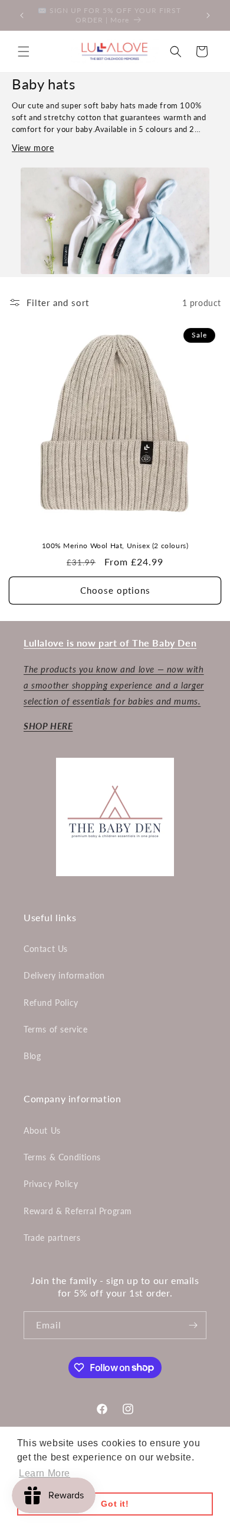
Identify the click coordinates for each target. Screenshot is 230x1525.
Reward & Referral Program (78, 1211)
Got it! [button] (115, 1503)
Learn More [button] (44, 1473)
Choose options (115, 590)
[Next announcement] (208, 15)
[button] (24, 51)
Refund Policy (51, 1003)
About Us (42, 1130)
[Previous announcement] (22, 15)
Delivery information (64, 975)
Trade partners (52, 1238)
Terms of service (56, 1029)
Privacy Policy (51, 1184)
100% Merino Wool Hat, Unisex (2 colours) (115, 545)
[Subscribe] (193, 1325)
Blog (32, 1056)
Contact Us (46, 949)
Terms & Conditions (62, 1157)
